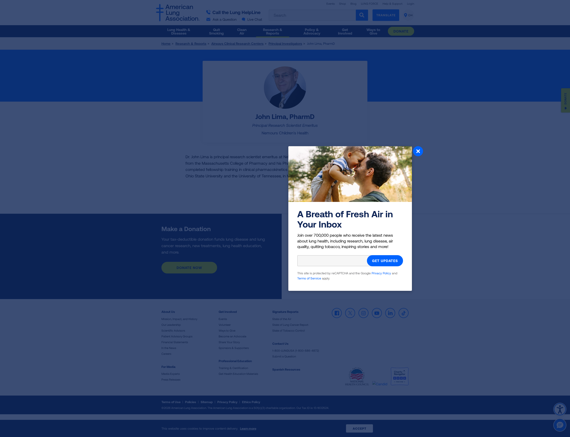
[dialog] (285, 218)
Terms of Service (309, 278)
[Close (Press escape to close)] (418, 151)
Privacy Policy (381, 273)
